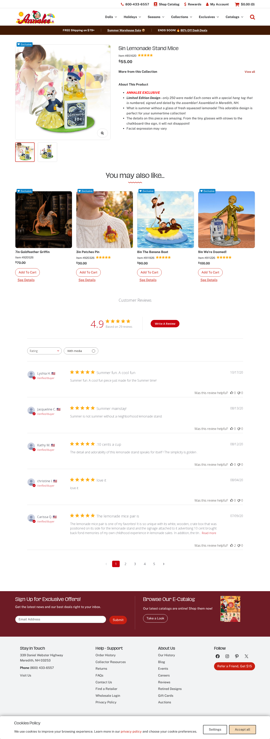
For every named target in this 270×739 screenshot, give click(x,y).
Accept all (242, 729)
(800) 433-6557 (42, 668)
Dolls (109, 17)
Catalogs (232, 17)
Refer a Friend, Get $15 (234, 666)
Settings (215, 729)
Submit (118, 620)
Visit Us (25, 675)
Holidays (130, 17)
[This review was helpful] (231, 545)
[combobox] (44, 350)
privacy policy (131, 731)
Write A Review (165, 324)
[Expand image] (102, 133)
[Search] (252, 17)
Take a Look (155, 618)
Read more (209, 533)
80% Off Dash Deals (193, 30)
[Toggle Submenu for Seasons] (163, 17)
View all (250, 71)
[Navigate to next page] (164, 564)
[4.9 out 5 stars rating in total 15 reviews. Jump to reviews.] (103, 257)
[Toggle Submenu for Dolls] (116, 17)
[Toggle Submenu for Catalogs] (242, 17)
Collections (179, 17)
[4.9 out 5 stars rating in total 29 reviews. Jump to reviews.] (145, 55)
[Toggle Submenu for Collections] (191, 17)
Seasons (154, 17)
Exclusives (207, 17)
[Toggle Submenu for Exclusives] (218, 17)
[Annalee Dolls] (35, 17)
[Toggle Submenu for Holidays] (140, 17)
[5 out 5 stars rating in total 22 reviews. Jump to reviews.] (163, 257)
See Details (26, 280)
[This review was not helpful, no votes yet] (238, 393)
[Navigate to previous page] (106, 564)
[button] (27, 272)
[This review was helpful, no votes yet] (231, 393)
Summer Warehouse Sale (124, 30)
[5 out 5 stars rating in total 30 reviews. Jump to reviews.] (224, 257)
